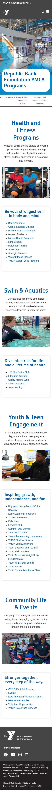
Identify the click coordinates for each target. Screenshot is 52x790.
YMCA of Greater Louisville (17, 3)
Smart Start (14, 249)
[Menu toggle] (47, 11)
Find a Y (26, 783)
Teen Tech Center (17, 532)
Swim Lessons (16, 383)
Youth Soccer (15, 566)
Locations (9, 97)
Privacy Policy (23, 786)
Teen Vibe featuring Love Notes (25, 536)
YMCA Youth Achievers (20, 544)
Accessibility (36, 786)
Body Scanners (16, 223)
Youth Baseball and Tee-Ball (23, 547)
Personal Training (17, 245)
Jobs (34, 783)
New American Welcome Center (25, 696)
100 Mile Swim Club (18, 372)
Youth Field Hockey (18, 551)
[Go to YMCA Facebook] (6, 755)
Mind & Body (15, 242)
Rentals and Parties (18, 700)
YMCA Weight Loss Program (23, 260)
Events (12, 693)
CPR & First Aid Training (21, 689)
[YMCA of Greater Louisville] (18, 12)
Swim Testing (15, 387)
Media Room (10, 786)
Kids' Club (13, 521)
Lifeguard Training (17, 376)
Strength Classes (17, 253)
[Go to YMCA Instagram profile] (20, 755)
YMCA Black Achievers (20, 540)
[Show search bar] (43, 12)
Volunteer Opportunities (20, 704)
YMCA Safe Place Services (22, 708)
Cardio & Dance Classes (21, 226)
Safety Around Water (19, 379)
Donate (18, 783)
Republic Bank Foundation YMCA (22, 100)
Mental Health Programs (21, 238)
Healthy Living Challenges (22, 230)
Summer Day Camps (19, 528)
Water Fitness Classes (20, 257)
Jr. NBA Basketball (18, 517)
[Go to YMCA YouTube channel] (13, 755)
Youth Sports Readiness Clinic (24, 570)
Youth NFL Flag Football (21, 562)
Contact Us (8, 783)
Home (1, 97)
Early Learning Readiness (22, 513)
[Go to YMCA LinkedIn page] (26, 755)
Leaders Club (15, 525)
